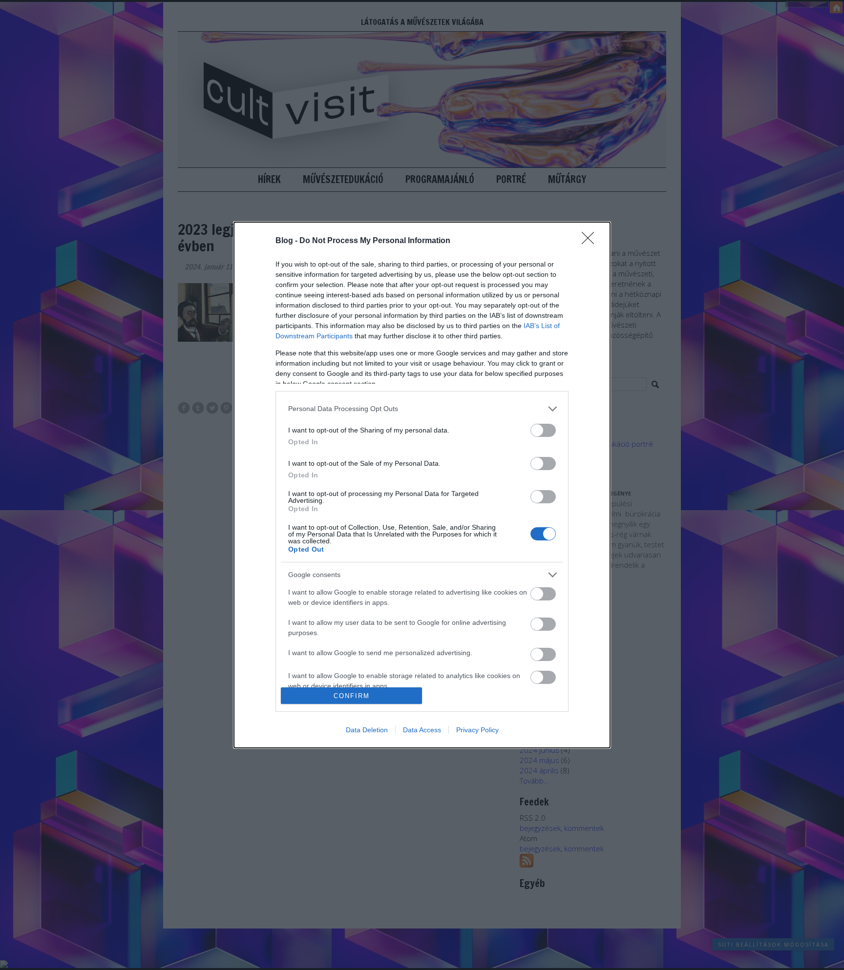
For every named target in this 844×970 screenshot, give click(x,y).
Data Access (422, 730)
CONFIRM (352, 696)
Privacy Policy (477, 730)
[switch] (543, 430)
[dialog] (422, 485)
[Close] (591, 241)
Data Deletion (367, 730)
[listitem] (422, 409)
